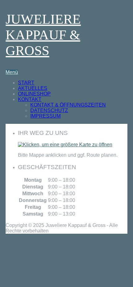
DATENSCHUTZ (49, 110)
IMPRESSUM (45, 116)
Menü (12, 72)
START (26, 82)
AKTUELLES (32, 88)
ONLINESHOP (34, 93)
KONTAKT (29, 99)
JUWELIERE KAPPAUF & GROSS (43, 35)
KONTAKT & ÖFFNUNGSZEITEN (68, 104)
